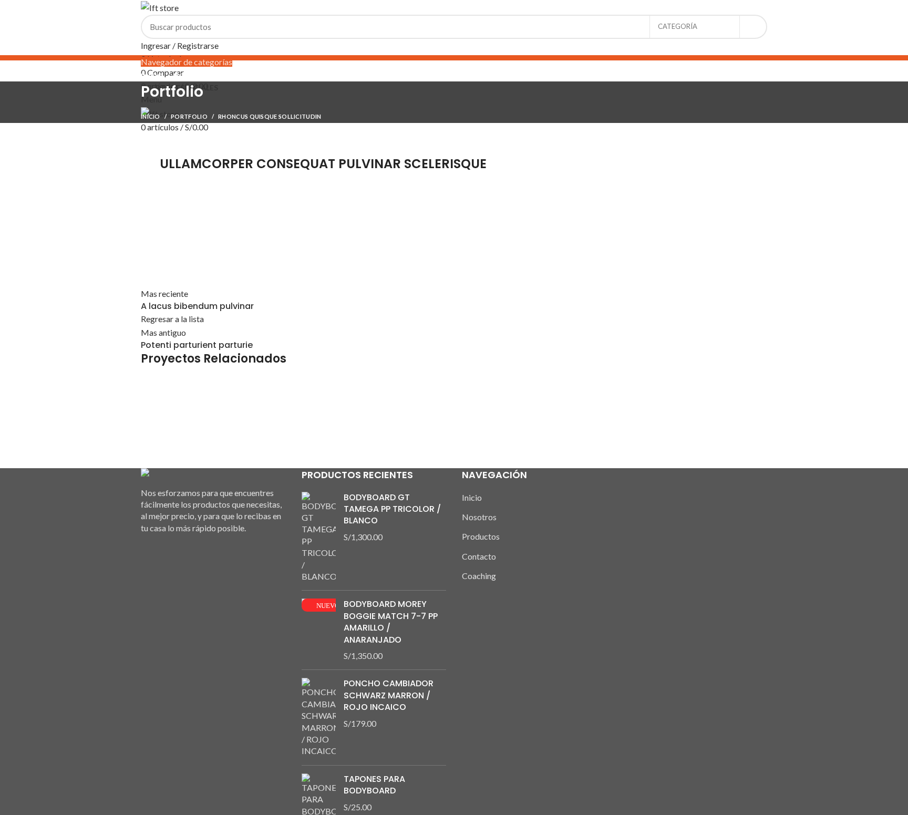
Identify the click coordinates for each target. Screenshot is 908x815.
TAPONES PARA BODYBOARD (374, 785)
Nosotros (479, 517)
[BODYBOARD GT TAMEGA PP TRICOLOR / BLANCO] (319, 537)
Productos (481, 536)
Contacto (479, 556)
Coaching (479, 576)
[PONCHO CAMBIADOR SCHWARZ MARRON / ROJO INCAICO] (319, 717)
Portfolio (189, 116)
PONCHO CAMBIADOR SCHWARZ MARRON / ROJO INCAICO (389, 695)
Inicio (150, 116)
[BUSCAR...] (753, 27)
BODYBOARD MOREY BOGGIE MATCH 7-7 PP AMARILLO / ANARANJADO (391, 622)
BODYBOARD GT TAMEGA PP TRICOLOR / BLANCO (392, 509)
